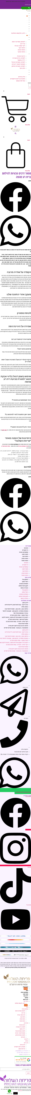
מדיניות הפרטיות (20, 1090)
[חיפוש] (30, 88)
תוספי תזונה (25, 554)
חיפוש (29, 82)
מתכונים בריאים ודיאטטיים (17, 79)
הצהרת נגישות (24, 588)
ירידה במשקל (21, 60)
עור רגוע (22, 44)
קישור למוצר (4, 430)
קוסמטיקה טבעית (23, 552)
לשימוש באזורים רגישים (18, 42)
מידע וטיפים (21, 77)
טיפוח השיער (21, 52)
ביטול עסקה (25, 581)
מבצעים (26, 548)
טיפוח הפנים (21, 50)
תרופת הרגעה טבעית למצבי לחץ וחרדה (18, 626)
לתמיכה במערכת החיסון (18, 66)
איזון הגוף (22, 68)
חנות (27, 990)
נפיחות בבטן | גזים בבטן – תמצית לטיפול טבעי (16, 609)
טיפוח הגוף (22, 48)
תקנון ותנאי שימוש (23, 586)
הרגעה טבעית (21, 56)
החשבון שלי (25, 579)
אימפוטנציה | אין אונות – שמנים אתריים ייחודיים (16, 628)
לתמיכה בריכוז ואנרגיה (18, 58)
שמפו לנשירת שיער (23, 623)
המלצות (26, 997)
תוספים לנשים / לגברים (18, 64)
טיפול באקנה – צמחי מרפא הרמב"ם (19, 615)
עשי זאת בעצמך (20, 81)
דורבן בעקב (25, 602)
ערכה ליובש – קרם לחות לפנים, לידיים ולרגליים (16, 605)
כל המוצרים (25, 550)
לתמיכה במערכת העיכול (18, 62)
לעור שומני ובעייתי (20, 46)
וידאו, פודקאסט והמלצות (18, 33)
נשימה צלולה (24, 607)
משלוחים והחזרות (23, 583)
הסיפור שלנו (25, 987)
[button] (15, 197)
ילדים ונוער (25, 996)
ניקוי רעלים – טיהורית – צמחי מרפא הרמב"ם (17, 621)
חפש (28, 1073)
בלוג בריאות (25, 999)
